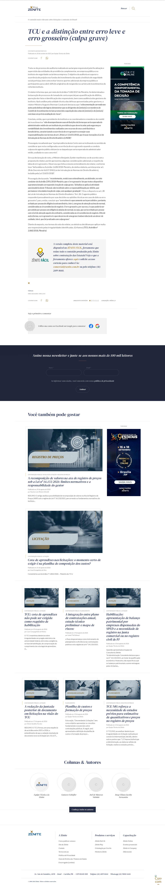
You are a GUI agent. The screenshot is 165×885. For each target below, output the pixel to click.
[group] (41, 785)
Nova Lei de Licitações (50, 474)
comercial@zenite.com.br (66, 266)
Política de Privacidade (67, 855)
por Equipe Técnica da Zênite (61, 53)
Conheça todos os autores (82, 809)
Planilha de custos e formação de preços (78, 708)
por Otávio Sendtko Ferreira (33, 724)
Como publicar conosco (67, 841)
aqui (75, 259)
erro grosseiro (33, 294)
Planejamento (85, 611)
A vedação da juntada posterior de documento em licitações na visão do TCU (41, 712)
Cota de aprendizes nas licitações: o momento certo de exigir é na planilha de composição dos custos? (64, 561)
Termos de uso (64, 852)
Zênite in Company (130, 848)
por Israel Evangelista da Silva (37, 570)
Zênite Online (128, 841)
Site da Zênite (63, 844)
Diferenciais (127, 852)
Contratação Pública (35, 474)
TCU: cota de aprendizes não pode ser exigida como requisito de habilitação (40, 620)
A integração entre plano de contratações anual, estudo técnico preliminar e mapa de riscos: (82, 621)
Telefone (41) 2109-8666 (99, 874)
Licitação (46, 556)
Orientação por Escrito (103, 848)
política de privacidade (104, 380)
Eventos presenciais (130, 844)
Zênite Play (99, 844)
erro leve (42, 294)
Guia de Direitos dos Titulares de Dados (73, 859)
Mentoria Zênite (101, 852)
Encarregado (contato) (67, 862)
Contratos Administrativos (37, 51)
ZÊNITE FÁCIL (74, 247)
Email (88, 368)
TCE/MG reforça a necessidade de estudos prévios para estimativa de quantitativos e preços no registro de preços (123, 714)
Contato (61, 848)
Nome (51, 368)
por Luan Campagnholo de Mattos (35, 632)
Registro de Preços (63, 474)
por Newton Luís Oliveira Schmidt (38, 492)
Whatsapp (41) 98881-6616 (120, 874)
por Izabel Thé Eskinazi (72, 635)
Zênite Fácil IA (100, 841)
